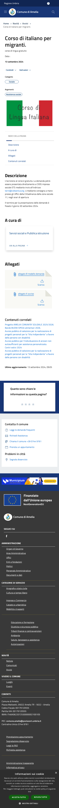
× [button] (56, 773)
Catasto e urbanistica (16, 604)
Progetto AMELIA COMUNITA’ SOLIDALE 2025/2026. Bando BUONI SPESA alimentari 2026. (29, 326)
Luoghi (9, 682)
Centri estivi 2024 (13, 347)
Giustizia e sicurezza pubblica (24, 626)
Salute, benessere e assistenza (25, 639)
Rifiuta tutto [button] (40, 797)
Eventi (9, 686)
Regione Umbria (11, 3)
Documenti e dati (14, 575)
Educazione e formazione (22, 622)
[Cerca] (53, 12)
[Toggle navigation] (5, 11)
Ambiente (15, 635)
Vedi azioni (23, 69)
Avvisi (25, 23)
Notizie (9, 661)
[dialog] (29, 789)
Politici (9, 566)
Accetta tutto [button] (19, 797)
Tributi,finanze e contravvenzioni (26, 631)
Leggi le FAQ (12, 745)
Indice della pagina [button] (17, 136)
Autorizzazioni (17, 644)
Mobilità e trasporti (15, 609)
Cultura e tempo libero (16, 592)
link (29, 791)
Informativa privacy (15, 767)
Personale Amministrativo (18, 570)
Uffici (8, 557)
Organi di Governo (14, 548)
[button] (29, 803)
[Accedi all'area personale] (48, 3)
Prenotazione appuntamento (19, 736)
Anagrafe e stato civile (16, 588)
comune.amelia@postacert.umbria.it (23, 721)
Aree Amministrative (16, 553)
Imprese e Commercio (16, 600)
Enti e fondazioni (14, 562)
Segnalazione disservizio (17, 741)
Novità (16, 23)
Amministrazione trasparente (20, 763)
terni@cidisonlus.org (14, 190)
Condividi (10, 69)
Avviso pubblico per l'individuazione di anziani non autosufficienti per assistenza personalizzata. (28, 342)
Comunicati (11, 665)
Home (6, 23)
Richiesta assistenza (15, 750)
